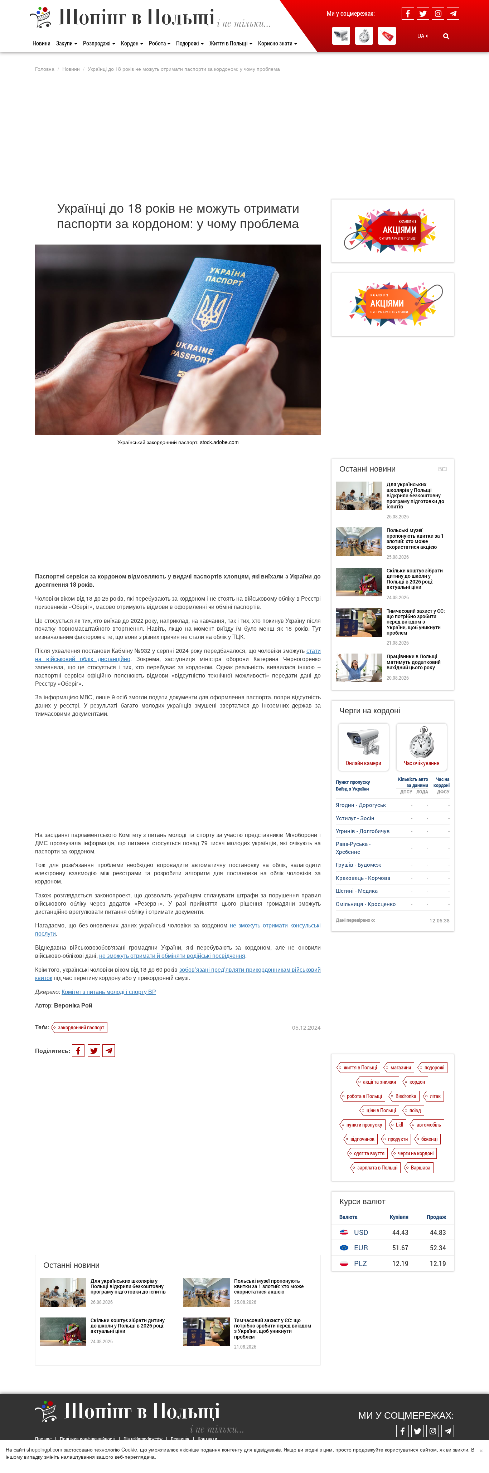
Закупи (65, 43)
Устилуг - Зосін (355, 818)
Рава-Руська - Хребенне (353, 847)
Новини (41, 43)
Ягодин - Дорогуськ (361, 804)
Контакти (207, 1438)
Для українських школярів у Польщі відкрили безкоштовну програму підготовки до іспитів (128, 1286)
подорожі (434, 1067)
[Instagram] (438, 13)
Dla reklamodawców (143, 1438)
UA (421, 35)
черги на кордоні (416, 1153)
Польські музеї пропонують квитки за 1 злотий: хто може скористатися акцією (269, 1286)
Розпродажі (97, 43)
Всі (442, 469)
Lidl (399, 1124)
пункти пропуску (364, 1124)
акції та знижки (379, 1081)
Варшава (420, 1167)
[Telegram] (453, 13)
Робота (158, 43)
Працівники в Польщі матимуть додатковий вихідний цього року (414, 662)
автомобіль (429, 1124)
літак (435, 1095)
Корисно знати (276, 43)
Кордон (130, 43)
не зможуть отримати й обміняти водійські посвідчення (172, 955)
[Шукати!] (446, 36)
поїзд (415, 1110)
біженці (429, 1138)
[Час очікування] (364, 36)
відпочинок (362, 1138)
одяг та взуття (369, 1153)
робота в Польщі (364, 1095)
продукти (398, 1138)
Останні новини (367, 468)
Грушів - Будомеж (358, 864)
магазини (401, 1067)
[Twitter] (423, 13)
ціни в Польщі (381, 1110)
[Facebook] (408, 13)
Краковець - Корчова (363, 877)
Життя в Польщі (229, 43)
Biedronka (406, 1095)
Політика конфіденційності (87, 1438)
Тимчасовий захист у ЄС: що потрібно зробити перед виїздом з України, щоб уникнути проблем (272, 1328)
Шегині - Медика (357, 890)
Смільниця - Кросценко (366, 903)
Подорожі (188, 43)
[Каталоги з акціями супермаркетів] (387, 36)
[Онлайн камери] (341, 36)
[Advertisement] (244, 135)
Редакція (180, 1438)
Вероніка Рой (73, 1005)
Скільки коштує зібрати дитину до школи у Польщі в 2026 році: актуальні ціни (128, 1326)
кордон (417, 1081)
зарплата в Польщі (377, 1167)
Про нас (43, 1438)
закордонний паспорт (81, 1027)
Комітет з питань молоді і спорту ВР (109, 991)
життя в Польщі (360, 1067)
